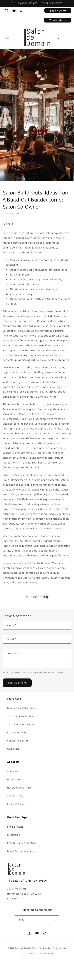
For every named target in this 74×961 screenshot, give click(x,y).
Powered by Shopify (41, 948)
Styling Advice (15, 826)
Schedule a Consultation (21, 842)
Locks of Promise (17, 804)
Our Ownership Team (19, 787)
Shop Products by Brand (21, 724)
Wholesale (13, 748)
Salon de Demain (23, 948)
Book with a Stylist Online (22, 708)
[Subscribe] (55, 919)
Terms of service (47, 953)
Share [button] (9, 223)
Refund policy (59, 948)
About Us (12, 771)
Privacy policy (29, 953)
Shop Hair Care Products (21, 716)
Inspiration (13, 834)
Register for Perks (17, 732)
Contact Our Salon (18, 740)
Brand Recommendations (22, 851)
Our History (13, 779)
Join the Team (15, 796)
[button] (7, 37)
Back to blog (40, 597)
